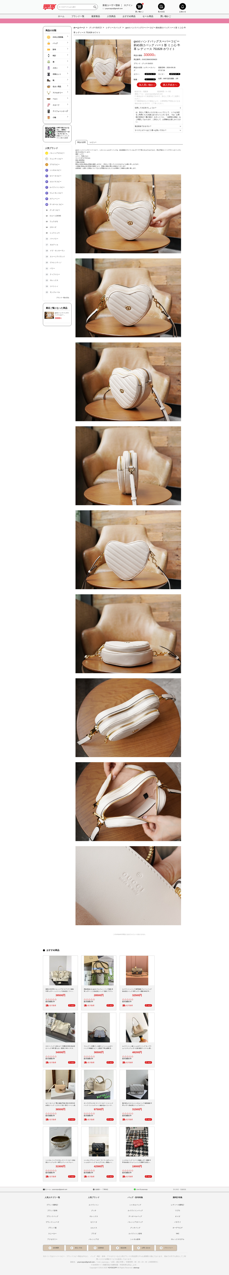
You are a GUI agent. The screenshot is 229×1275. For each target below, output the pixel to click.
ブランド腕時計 (52, 1205)
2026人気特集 (57, 37)
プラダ (93, 1233)
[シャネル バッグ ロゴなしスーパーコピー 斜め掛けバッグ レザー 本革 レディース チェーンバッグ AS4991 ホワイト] (60, 1141)
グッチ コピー (55, 210)
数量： (136, 79)
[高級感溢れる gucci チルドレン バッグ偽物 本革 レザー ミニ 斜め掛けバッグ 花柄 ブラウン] (98, 970)
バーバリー (54, 239)
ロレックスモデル (177, 1239)
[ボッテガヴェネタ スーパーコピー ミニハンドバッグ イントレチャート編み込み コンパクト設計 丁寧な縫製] (98, 1084)
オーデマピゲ (178, 1228)
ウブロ (177, 1210)
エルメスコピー (55, 181)
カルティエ (54, 245)
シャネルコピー (55, 170)
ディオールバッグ (135, 1216)
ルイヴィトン (94, 1205)
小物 (54, 117)
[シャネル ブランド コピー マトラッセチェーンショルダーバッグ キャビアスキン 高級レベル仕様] (98, 1141)
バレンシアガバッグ (135, 1222)
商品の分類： (139, 67)
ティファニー (55, 274)
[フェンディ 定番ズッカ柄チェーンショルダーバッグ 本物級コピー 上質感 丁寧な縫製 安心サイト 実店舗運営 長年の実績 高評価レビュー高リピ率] (98, 1027)
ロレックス (54, 280)
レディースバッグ (113, 28)
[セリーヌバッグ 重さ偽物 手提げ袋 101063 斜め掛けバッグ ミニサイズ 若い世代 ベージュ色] (60, 1084)
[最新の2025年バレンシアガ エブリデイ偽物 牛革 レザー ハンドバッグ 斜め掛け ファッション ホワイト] (60, 970)
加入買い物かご (147, 85)
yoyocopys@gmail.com (114, 8)
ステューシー (55, 199)
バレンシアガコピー (57, 153)
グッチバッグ (135, 1228)
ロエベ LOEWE (55, 216)
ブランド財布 (52, 1210)
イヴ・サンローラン (57, 251)
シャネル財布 (135, 1239)
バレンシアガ (94, 1239)
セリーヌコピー (55, 176)
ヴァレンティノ (56, 262)
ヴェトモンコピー (56, 193)
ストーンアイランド (57, 256)
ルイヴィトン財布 (135, 1233)
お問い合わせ (146, 1248)
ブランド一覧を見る (62, 297)
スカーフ (55, 105)
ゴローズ (53, 227)
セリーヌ (93, 1222)
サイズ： (161, 74)
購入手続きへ (170, 85)
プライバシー (168, 1248)
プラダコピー (55, 164)
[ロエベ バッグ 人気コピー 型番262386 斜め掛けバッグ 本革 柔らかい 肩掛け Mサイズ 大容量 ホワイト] (60, 1027)
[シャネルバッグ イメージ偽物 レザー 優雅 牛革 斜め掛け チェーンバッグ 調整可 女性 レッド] (137, 1141)
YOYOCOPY (112, 1268)
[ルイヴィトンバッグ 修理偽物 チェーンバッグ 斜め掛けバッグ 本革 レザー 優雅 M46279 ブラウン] (137, 970)
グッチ (93, 1210)
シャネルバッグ (135, 1205)
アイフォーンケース (59, 111)
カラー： (137, 74)
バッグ (55, 43)
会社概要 (56, 1248)
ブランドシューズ (52, 1222)
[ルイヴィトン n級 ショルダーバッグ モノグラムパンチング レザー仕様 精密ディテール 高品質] (137, 1027)
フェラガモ (54, 221)
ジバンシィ (54, 286)
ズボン (55, 68)
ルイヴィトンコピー (57, 187)
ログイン (128, 5)
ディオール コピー (56, 204)
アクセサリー (57, 93)
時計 (54, 56)
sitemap (136, 1268)
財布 (54, 49)
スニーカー (52, 1233)
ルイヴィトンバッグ (135, 1210)
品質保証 (101, 1248)
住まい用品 (56, 86)
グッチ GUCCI (95, 28)
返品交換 (123, 1248)
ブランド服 (52, 1228)
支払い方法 (78, 1248)
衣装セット (56, 74)
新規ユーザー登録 (111, 5)
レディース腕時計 (177, 1205)
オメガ (177, 1216)
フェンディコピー (56, 159)
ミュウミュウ (55, 233)
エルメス (93, 1228)
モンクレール (55, 292)
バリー (52, 268)
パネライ (177, 1222)
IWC (177, 1233)
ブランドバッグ (52, 1216)
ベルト (55, 99)
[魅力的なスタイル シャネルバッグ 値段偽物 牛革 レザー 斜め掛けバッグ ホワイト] (137, 1084)
